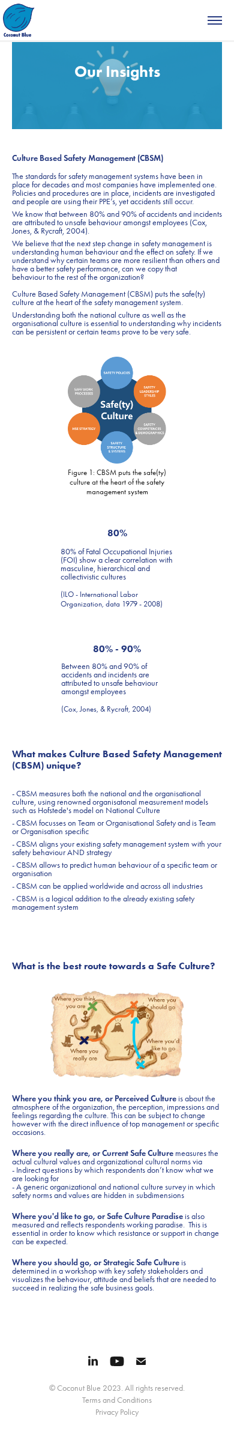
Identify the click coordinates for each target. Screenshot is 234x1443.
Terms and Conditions (117, 1400)
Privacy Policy (117, 1412)
